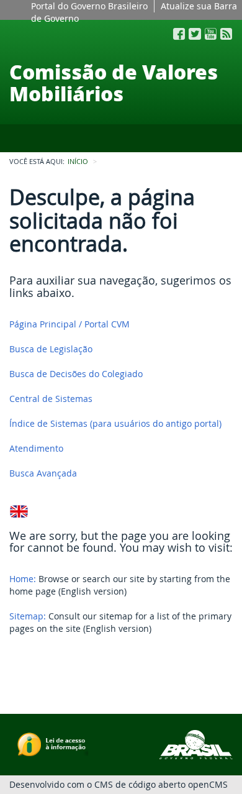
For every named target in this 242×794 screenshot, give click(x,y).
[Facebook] (179, 34)
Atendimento (36, 448)
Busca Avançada (43, 473)
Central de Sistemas (50, 398)
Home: (22, 579)
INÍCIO (78, 161)
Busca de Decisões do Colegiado (76, 374)
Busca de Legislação (50, 349)
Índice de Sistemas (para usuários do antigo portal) (115, 423)
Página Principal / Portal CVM (69, 324)
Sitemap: (27, 616)
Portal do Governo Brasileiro (89, 6)
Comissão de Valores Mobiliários (113, 82)
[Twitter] (195, 34)
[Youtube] (210, 34)
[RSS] (226, 34)
